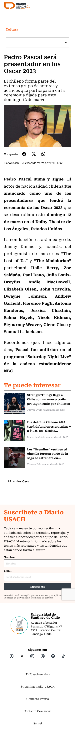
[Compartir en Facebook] (24, 154)
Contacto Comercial (37, 711)
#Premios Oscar (19, 481)
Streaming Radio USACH (38, 686)
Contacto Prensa (37, 698)
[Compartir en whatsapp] (43, 154)
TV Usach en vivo (38, 674)
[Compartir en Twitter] (33, 154)
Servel (37, 723)
